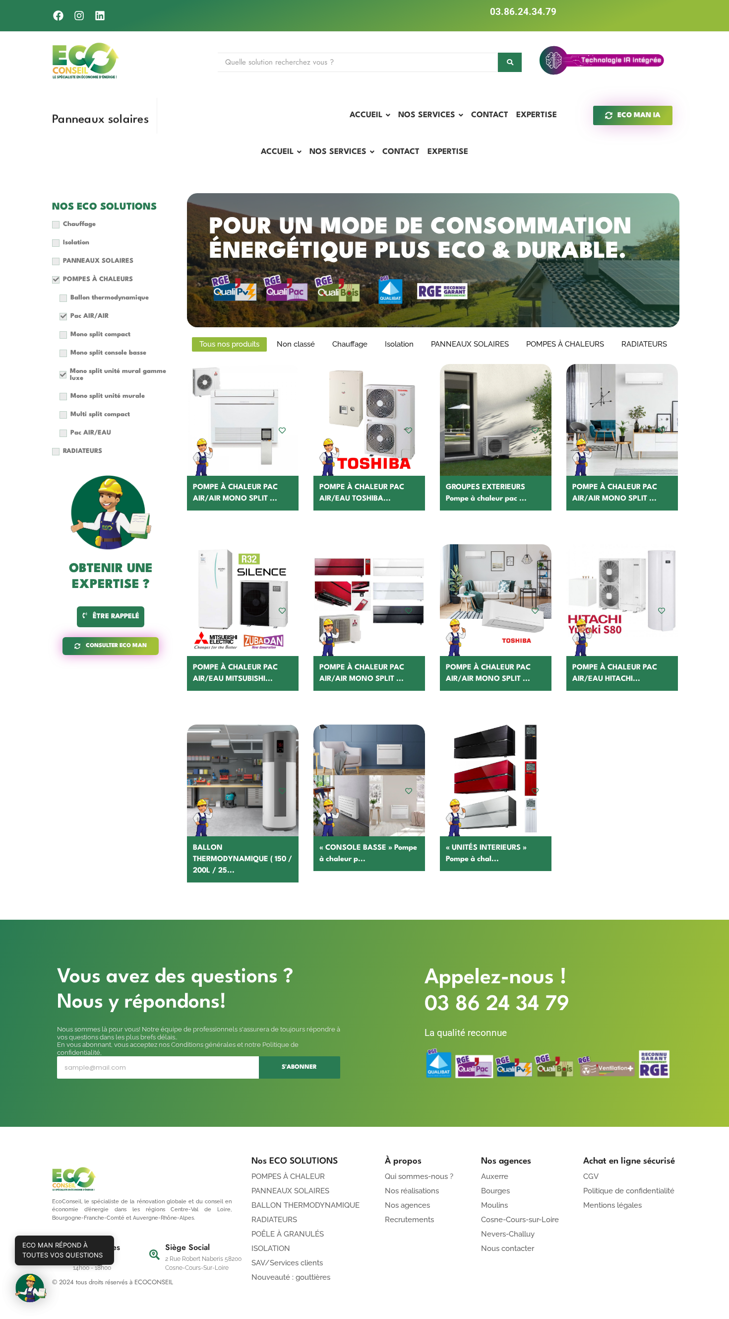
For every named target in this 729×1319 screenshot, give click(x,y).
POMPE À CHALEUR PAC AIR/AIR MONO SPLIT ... (235, 493)
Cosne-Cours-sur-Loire (520, 1219)
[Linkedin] (100, 15)
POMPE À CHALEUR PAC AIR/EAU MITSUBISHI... (235, 673)
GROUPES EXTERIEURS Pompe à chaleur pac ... (486, 493)
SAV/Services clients (287, 1262)
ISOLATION (270, 1248)
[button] (31, 1288)
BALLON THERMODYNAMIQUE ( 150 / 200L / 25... (242, 859)
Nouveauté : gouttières (290, 1277)
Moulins (494, 1205)
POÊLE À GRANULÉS (287, 1234)
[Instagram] (79, 15)
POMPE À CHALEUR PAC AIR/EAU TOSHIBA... (361, 493)
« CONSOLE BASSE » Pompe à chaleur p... (368, 853)
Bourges (495, 1190)
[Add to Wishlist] (282, 430)
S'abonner (299, 1067)
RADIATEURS (274, 1219)
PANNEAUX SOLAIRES (290, 1190)
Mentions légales (612, 1205)
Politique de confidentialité (628, 1190)
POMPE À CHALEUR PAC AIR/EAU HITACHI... (614, 673)
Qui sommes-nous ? (419, 1176)
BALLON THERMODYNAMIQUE (305, 1205)
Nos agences (407, 1205)
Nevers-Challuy (508, 1234)
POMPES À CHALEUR (288, 1176)
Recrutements (409, 1219)
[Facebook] (58, 15)
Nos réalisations (412, 1190)
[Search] (510, 62)
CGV (591, 1176)
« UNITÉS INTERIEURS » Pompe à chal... (486, 853)
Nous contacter (507, 1248)
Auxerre (494, 1176)
